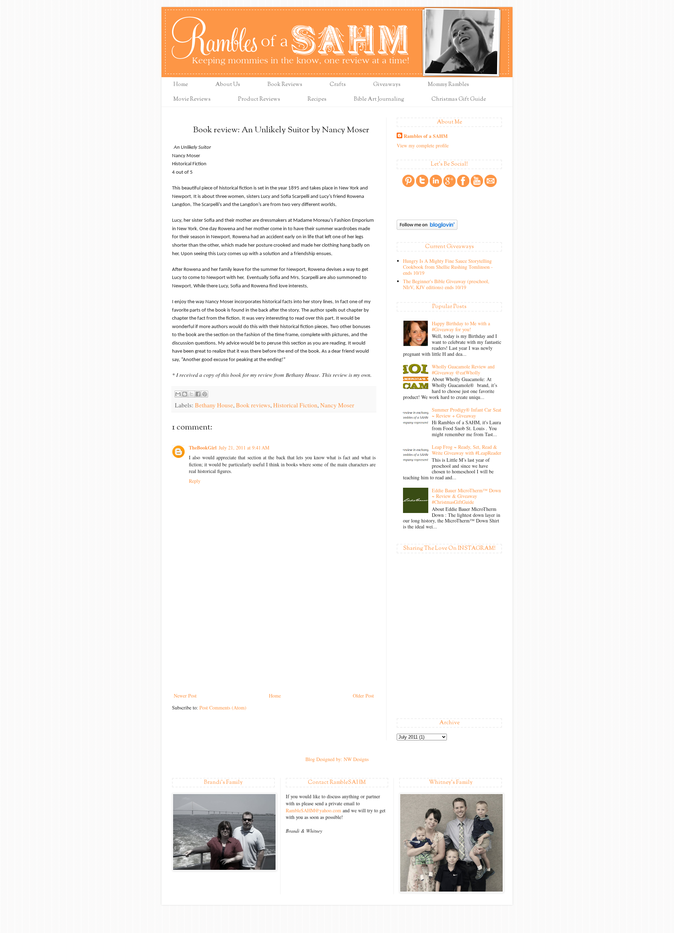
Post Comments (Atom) (222, 707)
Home (180, 85)
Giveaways (387, 85)
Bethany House (214, 405)
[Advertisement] (273, 638)
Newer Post (185, 695)
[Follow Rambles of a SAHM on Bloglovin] (427, 228)
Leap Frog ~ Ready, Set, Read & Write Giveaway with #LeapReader (466, 450)
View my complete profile (423, 145)
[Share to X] (191, 394)
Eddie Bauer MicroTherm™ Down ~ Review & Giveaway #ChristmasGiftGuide (466, 496)
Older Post (363, 695)
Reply (194, 481)
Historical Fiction (295, 405)
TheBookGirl (203, 447)
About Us (227, 85)
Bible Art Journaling (379, 99)
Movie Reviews (192, 99)
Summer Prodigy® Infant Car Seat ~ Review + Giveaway (466, 412)
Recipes (317, 99)
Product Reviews (259, 99)
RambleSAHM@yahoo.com (313, 810)
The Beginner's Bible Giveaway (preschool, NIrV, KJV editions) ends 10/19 (446, 284)
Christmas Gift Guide (458, 99)
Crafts (338, 85)
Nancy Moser (337, 405)
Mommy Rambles (448, 85)
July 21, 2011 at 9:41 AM (244, 447)
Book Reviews (284, 85)
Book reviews (253, 405)
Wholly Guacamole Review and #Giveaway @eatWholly (463, 369)
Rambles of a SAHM (426, 136)
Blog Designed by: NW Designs (337, 759)
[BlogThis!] (184, 394)
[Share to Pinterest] (204, 394)
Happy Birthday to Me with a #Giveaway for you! (461, 326)
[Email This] (177, 394)
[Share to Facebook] (197, 394)
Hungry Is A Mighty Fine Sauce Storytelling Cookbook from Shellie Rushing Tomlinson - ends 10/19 (448, 267)
